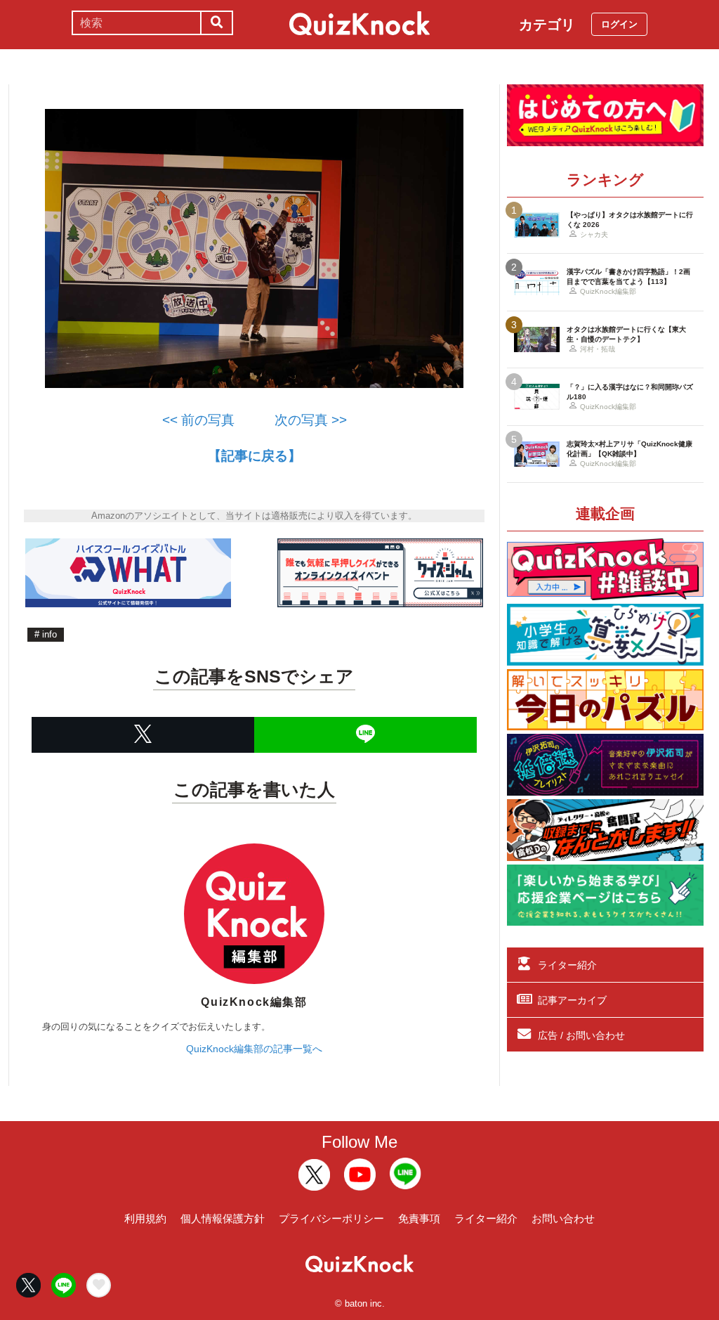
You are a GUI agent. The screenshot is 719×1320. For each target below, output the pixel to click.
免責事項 (419, 1218)
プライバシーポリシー (331, 1218)
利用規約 (145, 1218)
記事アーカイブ (572, 1000)
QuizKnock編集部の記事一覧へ (254, 1048)
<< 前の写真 (198, 420)
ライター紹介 (567, 965)
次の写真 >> (304, 420)
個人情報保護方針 (222, 1218)
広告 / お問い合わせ (581, 1035)
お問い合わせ (563, 1218)
